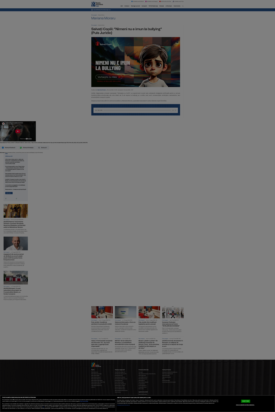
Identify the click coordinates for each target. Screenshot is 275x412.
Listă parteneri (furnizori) (123, 405)
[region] (137, 403)
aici (43, 406)
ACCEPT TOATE (245, 401)
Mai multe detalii (84, 401)
